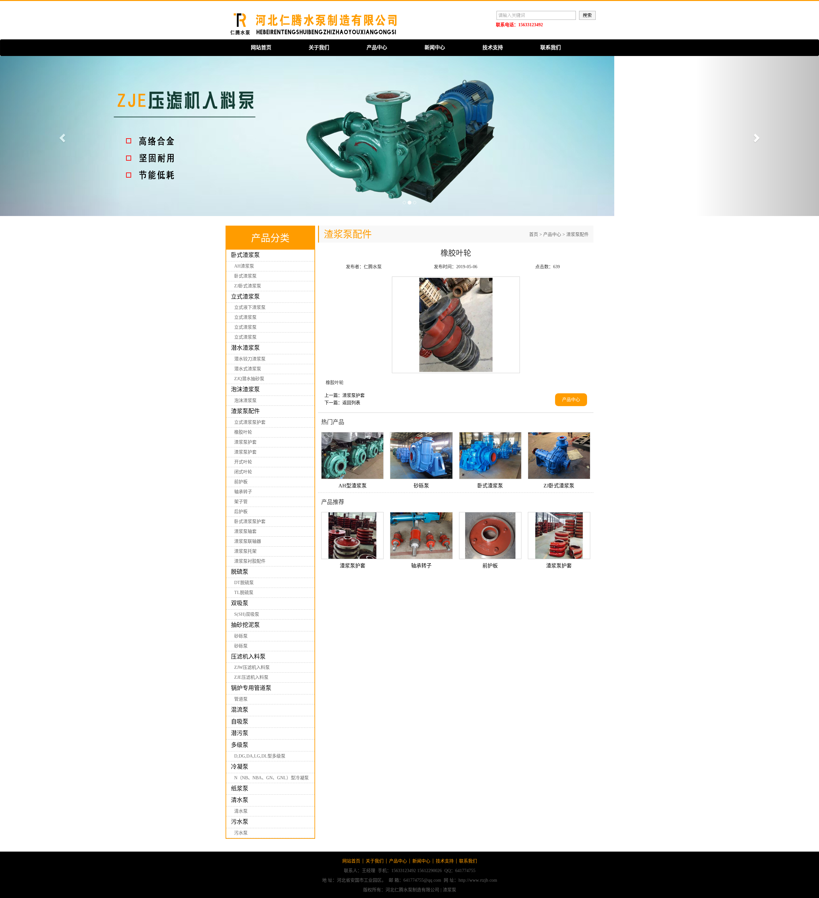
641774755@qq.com (422, 880)
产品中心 (377, 47)
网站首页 (261, 47)
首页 (533, 234)
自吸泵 (239, 721)
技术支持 (492, 47)
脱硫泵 (239, 572)
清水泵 (239, 800)
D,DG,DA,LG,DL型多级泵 (259, 756)
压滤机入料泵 (248, 656)
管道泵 (241, 699)
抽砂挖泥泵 (245, 625)
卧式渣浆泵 (245, 255)
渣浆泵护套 (245, 442)
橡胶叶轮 (243, 432)
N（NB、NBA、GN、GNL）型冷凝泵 (271, 777)
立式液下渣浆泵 (250, 307)
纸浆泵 (239, 788)
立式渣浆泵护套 (250, 422)
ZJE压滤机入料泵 (251, 677)
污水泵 (239, 822)
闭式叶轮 (243, 471)
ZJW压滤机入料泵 (252, 667)
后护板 (241, 511)
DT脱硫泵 (244, 582)
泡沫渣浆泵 (245, 389)
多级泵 (239, 745)
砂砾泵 (241, 636)
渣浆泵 (449, 889)
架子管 (241, 501)
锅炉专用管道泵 (251, 688)
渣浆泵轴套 (245, 531)
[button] (61, 136)
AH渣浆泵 (244, 266)
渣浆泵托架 (245, 551)
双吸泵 (239, 603)
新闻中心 (435, 47)
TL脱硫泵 (243, 592)
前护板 (241, 481)
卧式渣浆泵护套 (250, 521)
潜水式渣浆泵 (247, 368)
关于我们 (319, 47)
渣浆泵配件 (245, 411)
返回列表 (351, 402)
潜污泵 (239, 733)
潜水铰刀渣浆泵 (250, 359)
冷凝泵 (239, 767)
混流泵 (239, 710)
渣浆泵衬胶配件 (250, 561)
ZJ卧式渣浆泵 (247, 286)
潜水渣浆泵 (245, 348)
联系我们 (550, 47)
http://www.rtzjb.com (477, 880)
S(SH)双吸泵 (246, 614)
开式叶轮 (243, 462)
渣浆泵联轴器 (247, 541)
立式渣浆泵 (245, 296)
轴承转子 (243, 491)
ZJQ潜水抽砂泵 (249, 378)
